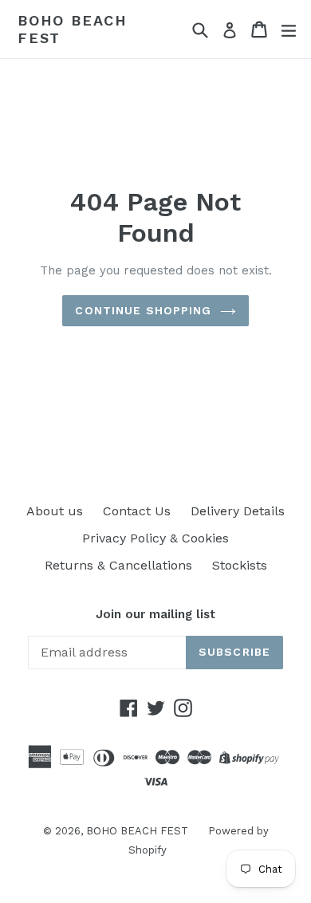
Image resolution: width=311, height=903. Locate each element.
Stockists (239, 565)
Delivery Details (238, 511)
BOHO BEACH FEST (73, 29)
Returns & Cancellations (118, 565)
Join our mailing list (155, 614)
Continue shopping (143, 310)
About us (54, 511)
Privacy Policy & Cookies (155, 538)
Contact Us (137, 511)
